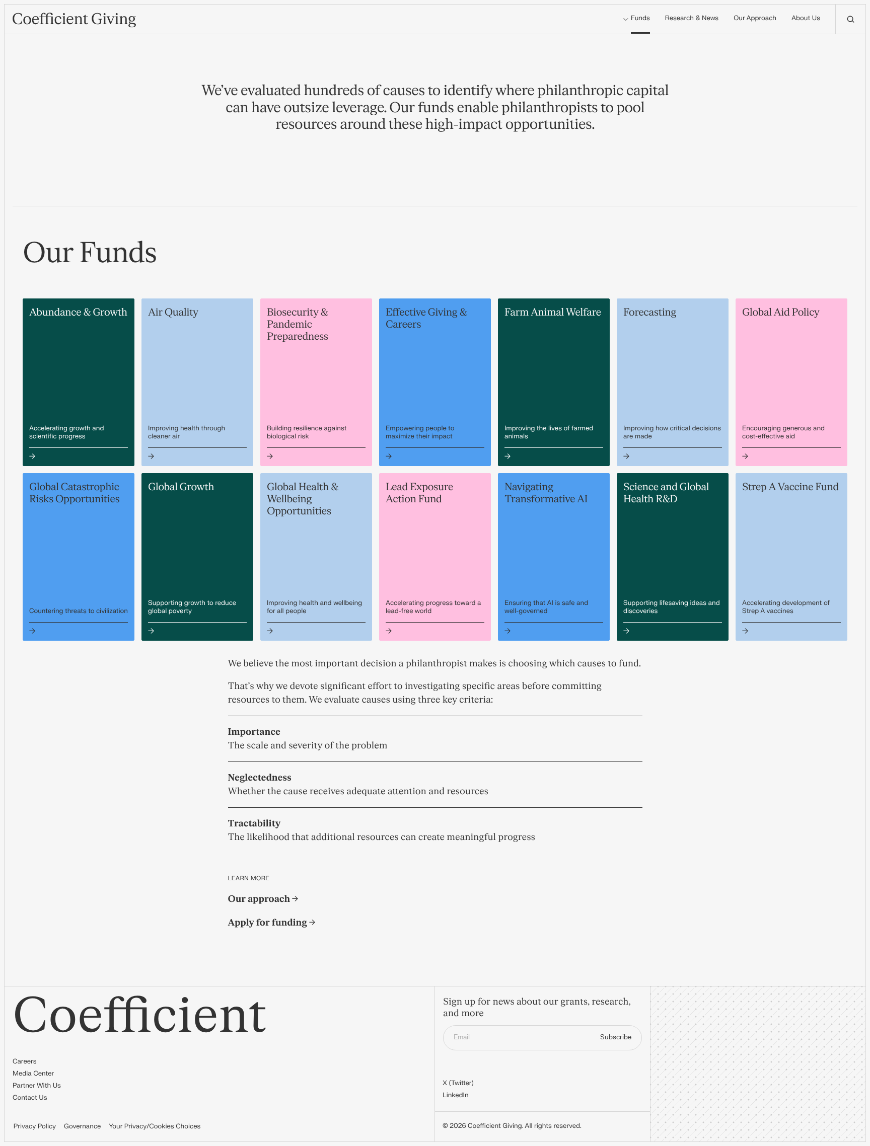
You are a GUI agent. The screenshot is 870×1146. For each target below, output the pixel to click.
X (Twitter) (458, 1084)
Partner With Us (37, 1086)
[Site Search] (850, 19)
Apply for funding (268, 923)
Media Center (33, 1074)
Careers (24, 1062)
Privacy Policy (35, 1127)
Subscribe (615, 1037)
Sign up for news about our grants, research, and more (536, 1008)
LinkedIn (456, 1096)
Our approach (260, 899)
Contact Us (30, 1098)
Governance (82, 1127)
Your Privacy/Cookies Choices (154, 1127)
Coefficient (140, 1016)
